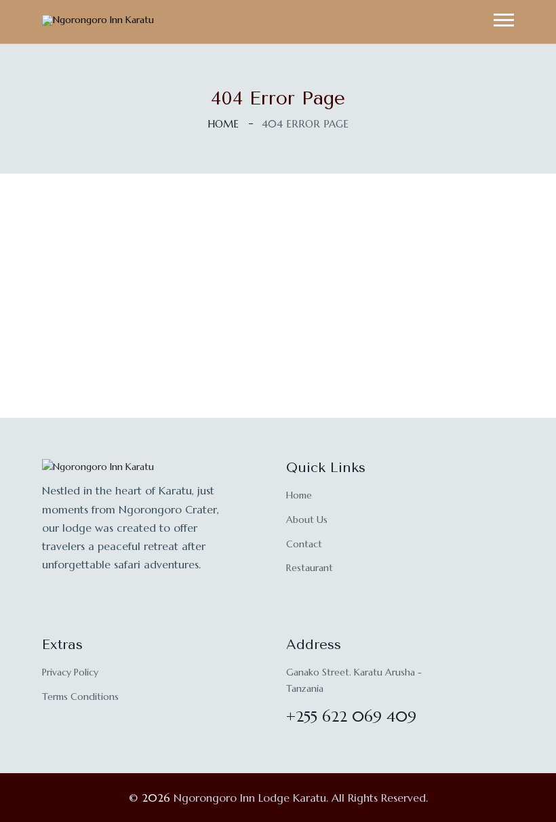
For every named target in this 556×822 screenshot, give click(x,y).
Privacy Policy (70, 672)
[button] (504, 20)
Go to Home (278, 361)
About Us (306, 519)
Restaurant (309, 568)
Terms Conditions (80, 696)
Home (223, 123)
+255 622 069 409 (351, 716)
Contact (304, 544)
